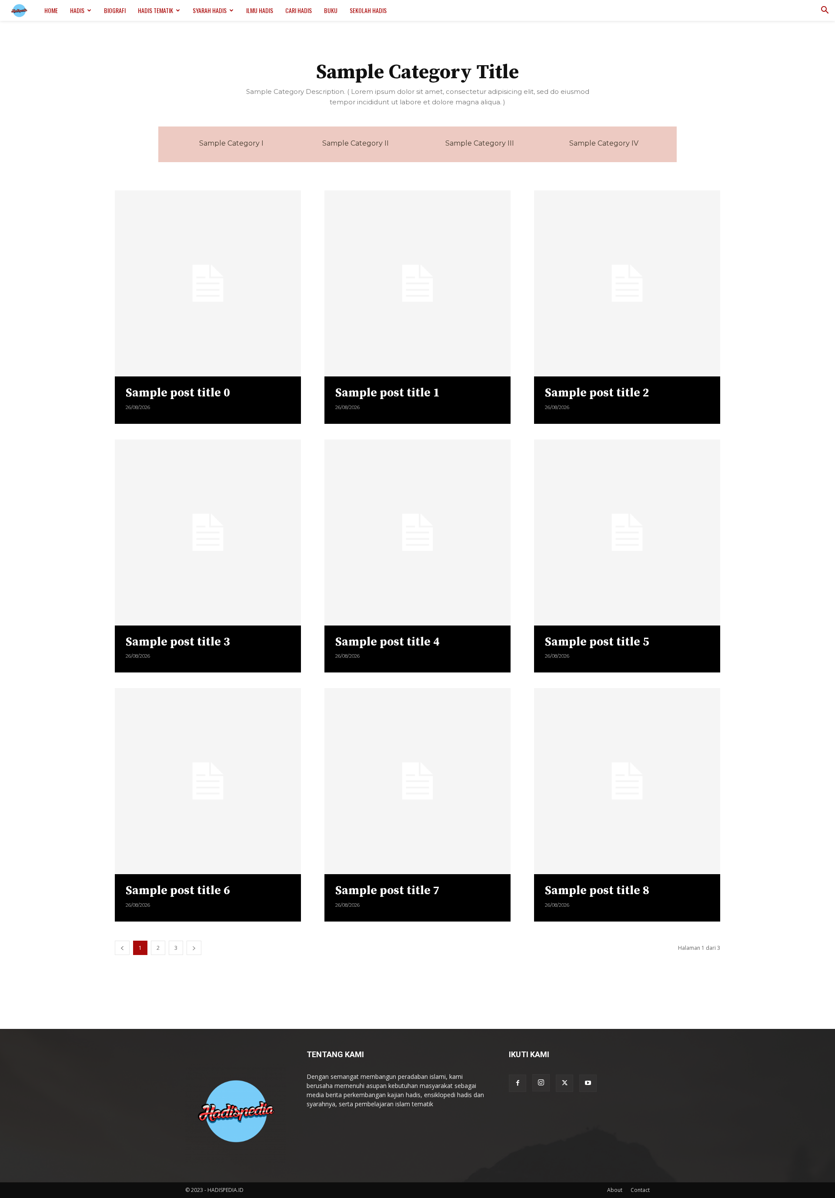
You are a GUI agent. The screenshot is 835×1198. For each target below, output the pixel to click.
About (614, 1190)
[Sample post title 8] (627, 781)
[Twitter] (564, 1083)
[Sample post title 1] (417, 283)
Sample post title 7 (387, 890)
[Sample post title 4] (417, 532)
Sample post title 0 (178, 393)
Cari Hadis (298, 10)
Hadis (77, 10)
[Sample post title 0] (208, 283)
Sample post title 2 (597, 393)
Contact (640, 1190)
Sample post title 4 (387, 642)
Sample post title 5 (597, 642)
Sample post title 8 (597, 890)
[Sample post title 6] (208, 781)
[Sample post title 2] (627, 283)
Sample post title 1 (387, 393)
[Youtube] (588, 1083)
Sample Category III (479, 143)
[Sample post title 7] (417, 781)
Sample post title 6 (178, 890)
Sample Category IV (603, 143)
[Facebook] (517, 1083)
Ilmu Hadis (259, 10)
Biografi (115, 10)
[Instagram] (541, 1083)
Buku (330, 10)
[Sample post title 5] (627, 532)
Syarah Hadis (210, 10)
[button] (824, 11)
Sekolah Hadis (368, 10)
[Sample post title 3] (208, 532)
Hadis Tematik (155, 10)
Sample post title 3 (178, 642)
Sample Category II (355, 143)
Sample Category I (231, 143)
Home (51, 10)
